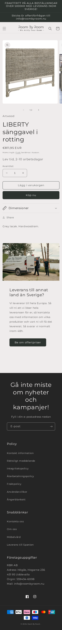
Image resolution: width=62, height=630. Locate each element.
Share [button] (10, 217)
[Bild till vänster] (23, 110)
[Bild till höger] (38, 110)
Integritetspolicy (18, 468)
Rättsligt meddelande (21, 460)
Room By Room (34, 624)
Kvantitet (8, 166)
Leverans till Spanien (20, 544)
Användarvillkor (17, 491)
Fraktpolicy (14, 483)
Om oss (12, 529)
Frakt (18, 152)
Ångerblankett (16, 499)
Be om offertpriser (28, 342)
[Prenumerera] (51, 426)
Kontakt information (20, 453)
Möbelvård (13, 537)
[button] (4, 28)
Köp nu (31, 195)
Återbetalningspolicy (20, 476)
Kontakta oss (15, 521)
